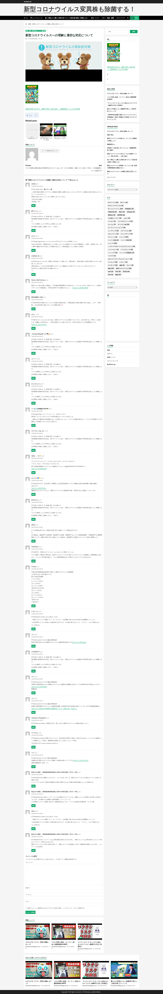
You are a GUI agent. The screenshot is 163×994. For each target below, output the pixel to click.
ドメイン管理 (126, 240)
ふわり (127, 218)
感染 (111, 268)
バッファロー (113, 249)
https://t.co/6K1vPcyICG (80, 760)
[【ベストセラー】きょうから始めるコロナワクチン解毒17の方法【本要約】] (90, 932)
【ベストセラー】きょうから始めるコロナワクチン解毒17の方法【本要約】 (90, 944)
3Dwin (122, 212)
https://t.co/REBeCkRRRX (80, 288)
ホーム (26, 18)
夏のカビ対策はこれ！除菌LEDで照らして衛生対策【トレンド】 (124, 982)
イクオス (112, 221)
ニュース (112, 243)
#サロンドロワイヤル (115, 206)
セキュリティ (113, 234)
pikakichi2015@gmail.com (33, 946)
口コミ (130, 265)
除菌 (44, 30)
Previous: (44, 166)
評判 (110, 275)
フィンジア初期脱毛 (127, 253)
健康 (122, 265)
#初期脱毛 (129, 209)
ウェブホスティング (125, 221)
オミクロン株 (123, 224)
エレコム (112, 224)
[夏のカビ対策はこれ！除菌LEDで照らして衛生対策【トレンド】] (124, 970)
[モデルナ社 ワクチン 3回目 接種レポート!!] (37, 932)
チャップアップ (127, 234)
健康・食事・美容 (30, 30)
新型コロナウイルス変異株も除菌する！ (79, 8)
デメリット (112, 237)
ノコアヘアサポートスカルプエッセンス (121, 246)
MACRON (121, 215)
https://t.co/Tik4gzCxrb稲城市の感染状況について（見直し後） (50, 708)
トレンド (123, 237)
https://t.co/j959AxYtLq (38, 488)
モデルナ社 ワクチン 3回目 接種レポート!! (37, 943)
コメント (29, 862)
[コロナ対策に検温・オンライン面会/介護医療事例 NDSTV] (64, 932)
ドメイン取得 (113, 240)
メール (28, 895)
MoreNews (97, 992)
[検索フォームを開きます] (128, 18)
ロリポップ (112, 265)
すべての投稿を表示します (50, 151)
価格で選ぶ (110, 135)
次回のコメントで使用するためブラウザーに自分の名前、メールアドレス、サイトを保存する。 (56, 908)
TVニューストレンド (36, 18)
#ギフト (124, 202)
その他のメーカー (114, 218)
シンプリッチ (113, 231)
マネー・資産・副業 (108, 18)
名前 (27, 888)
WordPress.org (111, 364)
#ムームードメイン (115, 209)
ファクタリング (127, 249)
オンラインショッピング (116, 227)
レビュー (123, 262)
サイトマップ (120, 18)
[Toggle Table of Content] (35, 115)
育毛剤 (126, 271)
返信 (33, 205)
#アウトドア (113, 202)
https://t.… (74, 708)
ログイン (110, 354)
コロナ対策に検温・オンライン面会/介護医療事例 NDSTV (63, 943)
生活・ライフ (95, 18)
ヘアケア (112, 256)
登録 (108, 350)
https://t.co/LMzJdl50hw (39, 469)
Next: (83, 168)
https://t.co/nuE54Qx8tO (39, 687)
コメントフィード (112, 361)
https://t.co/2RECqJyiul (79, 642)
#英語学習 (112, 212)
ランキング (112, 262)
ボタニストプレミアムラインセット (120, 259)
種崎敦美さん (111, 144)
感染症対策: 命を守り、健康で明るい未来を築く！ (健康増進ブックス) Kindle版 (52, 109)
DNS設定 (111, 215)
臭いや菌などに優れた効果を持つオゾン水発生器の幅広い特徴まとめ (66, 18)
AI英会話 (131, 212)
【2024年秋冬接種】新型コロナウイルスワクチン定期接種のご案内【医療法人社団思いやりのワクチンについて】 (122, 117)
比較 (110, 271)
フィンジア (112, 253)
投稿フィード (111, 357)
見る (136, 18)
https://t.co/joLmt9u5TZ (39, 324)
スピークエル (126, 231)
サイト (27, 901)
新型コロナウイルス (123, 268)
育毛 (118, 271)
